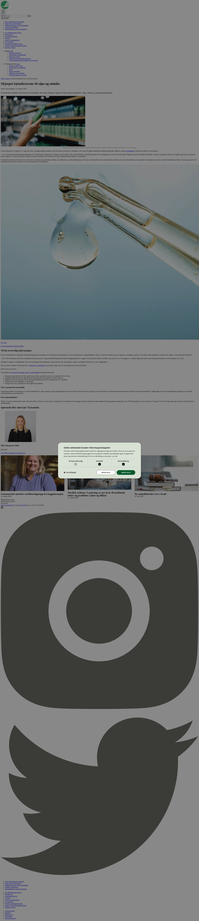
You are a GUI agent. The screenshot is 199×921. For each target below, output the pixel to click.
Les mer (115, 456)
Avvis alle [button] (106, 472)
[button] (70, 472)
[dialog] (99, 460)
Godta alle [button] (126, 472)
